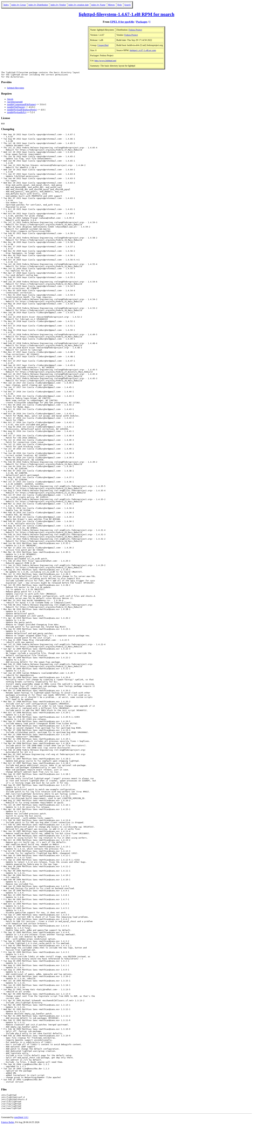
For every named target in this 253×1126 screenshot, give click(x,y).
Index (6, 5)
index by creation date (78, 5)
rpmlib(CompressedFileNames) (21, 104)
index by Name (98, 5)
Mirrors (111, 5)
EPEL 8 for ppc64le (122, 21)
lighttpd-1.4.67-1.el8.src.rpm (143, 50)
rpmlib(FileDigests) (16, 107)
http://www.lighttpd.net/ (105, 60)
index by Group (18, 5)
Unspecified (102, 45)
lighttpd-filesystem (15, 88)
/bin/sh (10, 99)
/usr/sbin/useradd (15, 102)
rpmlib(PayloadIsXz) (16, 112)
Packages (141, 21)
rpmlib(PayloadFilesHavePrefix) (22, 109)
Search (127, 5)
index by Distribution (38, 5)
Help (119, 5)
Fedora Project (135, 30)
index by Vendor (58, 5)
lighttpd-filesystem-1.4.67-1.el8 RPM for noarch (126, 14)
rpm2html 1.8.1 (21, 1117)
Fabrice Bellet (7, 1122)
